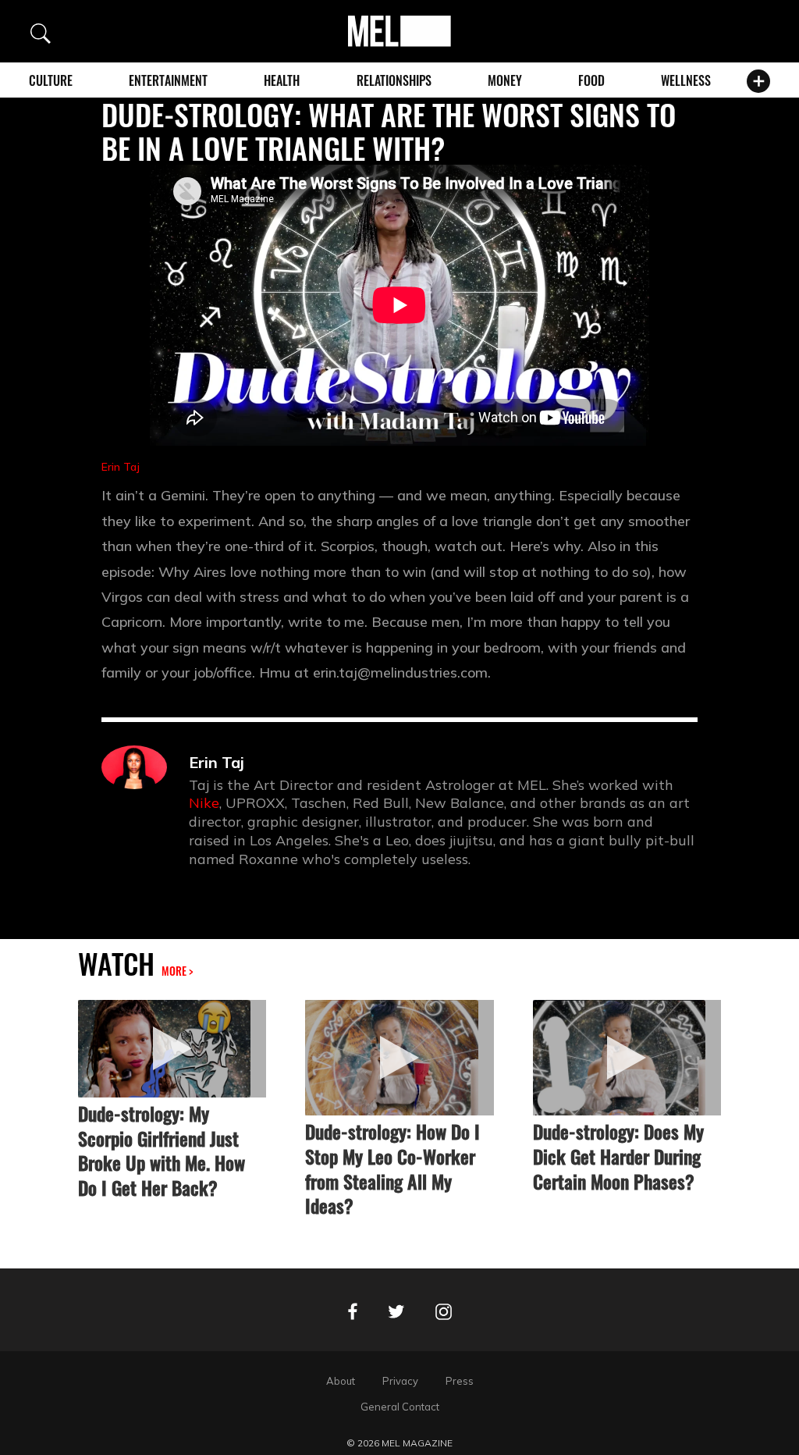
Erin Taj (120, 467)
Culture (51, 80)
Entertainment (168, 80)
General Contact (399, 1406)
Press (460, 1381)
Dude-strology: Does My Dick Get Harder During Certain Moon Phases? (618, 1156)
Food (591, 80)
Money (505, 80)
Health (282, 80)
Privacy (400, 1381)
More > (177, 970)
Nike (204, 803)
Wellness (686, 80)
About (340, 1381)
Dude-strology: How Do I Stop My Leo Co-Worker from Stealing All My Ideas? (392, 1168)
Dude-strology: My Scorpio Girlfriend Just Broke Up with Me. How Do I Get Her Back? (161, 1150)
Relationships (394, 80)
